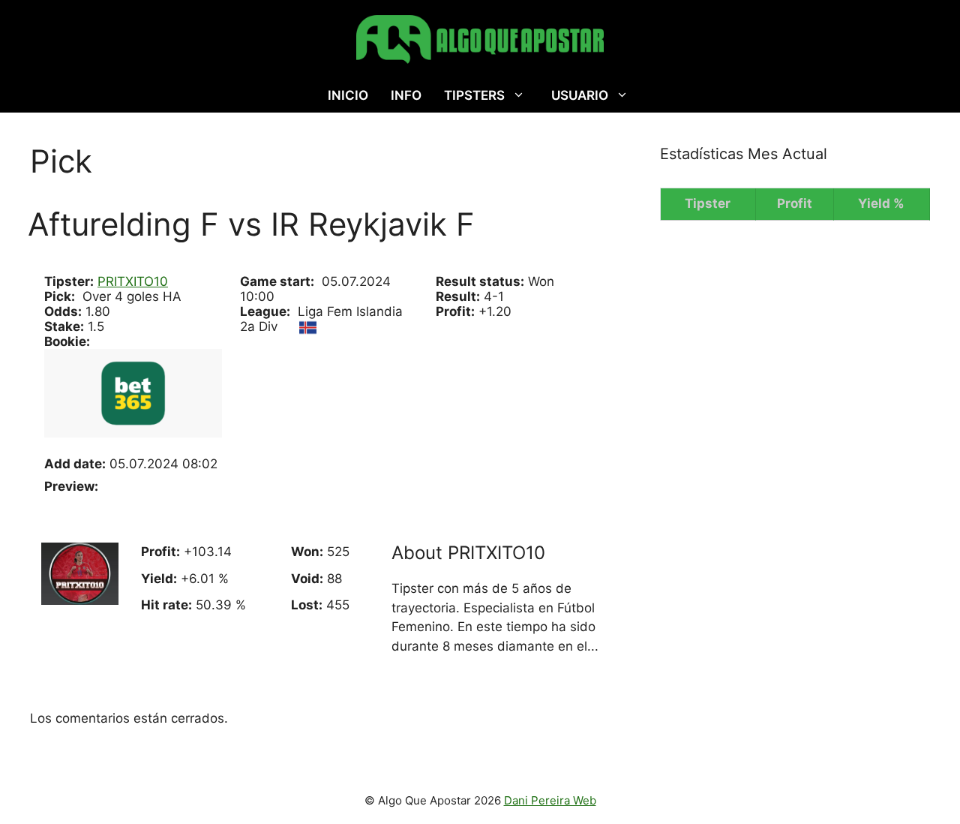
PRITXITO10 (133, 281)
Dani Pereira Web (550, 800)
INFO (406, 95)
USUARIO (579, 95)
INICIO (348, 95)
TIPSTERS (474, 95)
